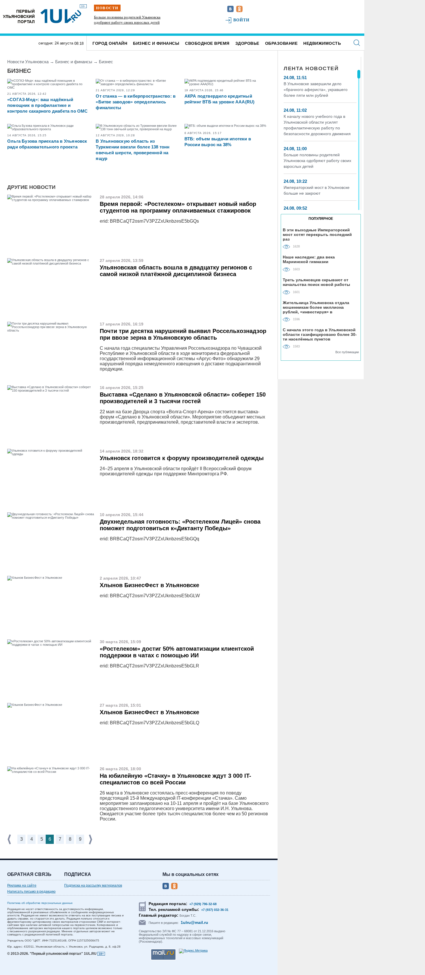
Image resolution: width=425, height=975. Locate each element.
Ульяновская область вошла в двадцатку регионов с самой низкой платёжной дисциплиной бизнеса (176, 270)
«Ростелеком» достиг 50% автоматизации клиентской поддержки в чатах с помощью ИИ (177, 651)
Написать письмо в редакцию (31, 892)
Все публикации (347, 352)
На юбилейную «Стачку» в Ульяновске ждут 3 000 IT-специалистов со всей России (175, 779)
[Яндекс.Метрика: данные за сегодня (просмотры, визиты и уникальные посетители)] (193, 951)
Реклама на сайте (21, 885)
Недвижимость (322, 43)
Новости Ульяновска (28, 61)
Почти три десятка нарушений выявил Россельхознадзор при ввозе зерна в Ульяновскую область (183, 334)
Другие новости (31, 187)
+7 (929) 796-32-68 (203, 904)
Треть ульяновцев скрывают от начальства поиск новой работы (316, 282)
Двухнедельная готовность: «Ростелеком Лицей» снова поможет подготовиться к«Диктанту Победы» (180, 524)
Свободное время (207, 43)
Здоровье (247, 43)
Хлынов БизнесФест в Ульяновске (149, 585)
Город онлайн (110, 43)
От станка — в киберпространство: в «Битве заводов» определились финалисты (135, 102)
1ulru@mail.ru (194, 922)
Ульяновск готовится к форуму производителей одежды (182, 458)
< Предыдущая (9, 839)
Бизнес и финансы (156, 43)
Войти (241, 20)
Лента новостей (311, 68)
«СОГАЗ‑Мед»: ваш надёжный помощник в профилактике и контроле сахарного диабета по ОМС (47, 105)
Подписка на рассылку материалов (93, 885)
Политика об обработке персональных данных (40, 903)
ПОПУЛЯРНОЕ (320, 219)
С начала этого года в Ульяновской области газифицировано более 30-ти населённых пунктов (320, 334)
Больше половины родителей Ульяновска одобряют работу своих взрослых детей (317, 160)
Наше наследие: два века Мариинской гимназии (309, 259)
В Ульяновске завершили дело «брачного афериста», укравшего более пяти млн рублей (316, 89)
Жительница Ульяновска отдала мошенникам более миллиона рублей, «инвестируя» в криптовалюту (316, 307)
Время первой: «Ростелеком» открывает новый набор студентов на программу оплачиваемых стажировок (178, 207)
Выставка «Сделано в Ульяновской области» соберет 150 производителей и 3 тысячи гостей (183, 397)
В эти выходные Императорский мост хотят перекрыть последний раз (317, 234)
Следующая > (91, 839)
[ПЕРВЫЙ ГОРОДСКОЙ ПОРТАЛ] (19, 16)
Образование (281, 43)
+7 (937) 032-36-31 (214, 909)
